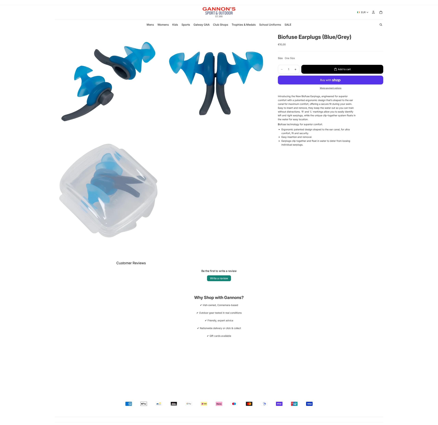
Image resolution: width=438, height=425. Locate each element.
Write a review (219, 278)
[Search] (381, 24)
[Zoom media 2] (216, 83)
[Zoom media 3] (108, 191)
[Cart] (381, 12)
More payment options (330, 88)
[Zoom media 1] (108, 83)
